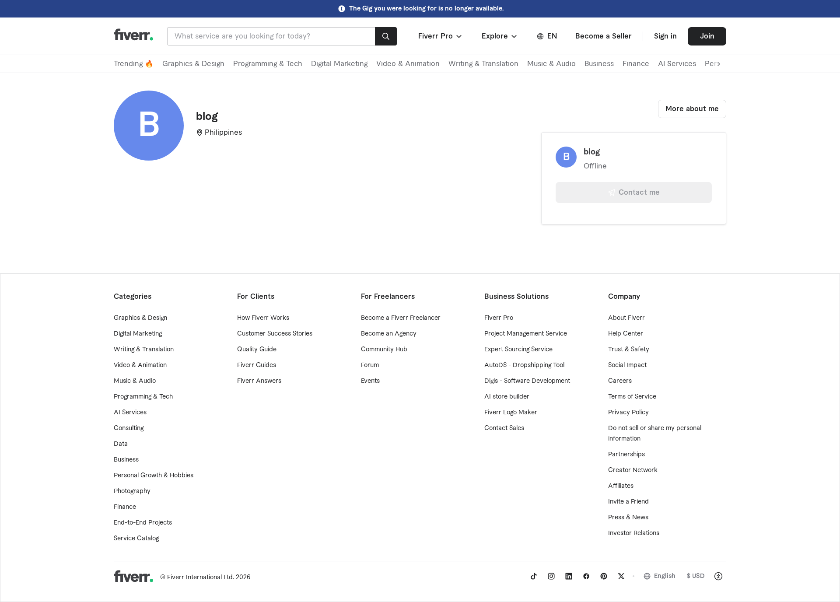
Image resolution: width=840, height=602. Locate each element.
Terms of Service (632, 397)
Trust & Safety (628, 349)
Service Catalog (136, 539)
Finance (636, 63)
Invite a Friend (628, 502)
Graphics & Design (193, 63)
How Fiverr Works (263, 318)
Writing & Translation (483, 63)
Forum (370, 365)
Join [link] (707, 36)
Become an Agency (388, 334)
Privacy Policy (628, 413)
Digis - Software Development (527, 381)
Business (599, 63)
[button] (441, 36)
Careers (620, 381)
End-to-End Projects (143, 523)
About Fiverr (626, 318)
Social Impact (627, 365)
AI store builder (506, 397)
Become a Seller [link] (603, 36)
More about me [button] (692, 108)
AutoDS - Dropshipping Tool (524, 365)
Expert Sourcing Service (518, 349)
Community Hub (384, 349)
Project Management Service (525, 334)
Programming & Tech (267, 63)
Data (121, 444)
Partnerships (626, 455)
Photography (132, 491)
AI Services (677, 63)
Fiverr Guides (256, 365)
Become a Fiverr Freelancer (401, 318)
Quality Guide (256, 349)
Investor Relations (633, 533)
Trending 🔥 (134, 63)
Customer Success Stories (274, 334)
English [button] (665, 576)
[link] (534, 576)
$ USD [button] (696, 576)
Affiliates (621, 486)
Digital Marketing (339, 63)
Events (370, 381)
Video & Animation (408, 63)
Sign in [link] (665, 36)
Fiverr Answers (259, 381)
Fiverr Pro (498, 318)
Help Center (625, 334)
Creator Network (633, 470)
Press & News (628, 517)
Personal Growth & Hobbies (153, 475)
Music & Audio (551, 63)
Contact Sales (504, 428)
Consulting (129, 428)
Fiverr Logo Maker (510, 413)
